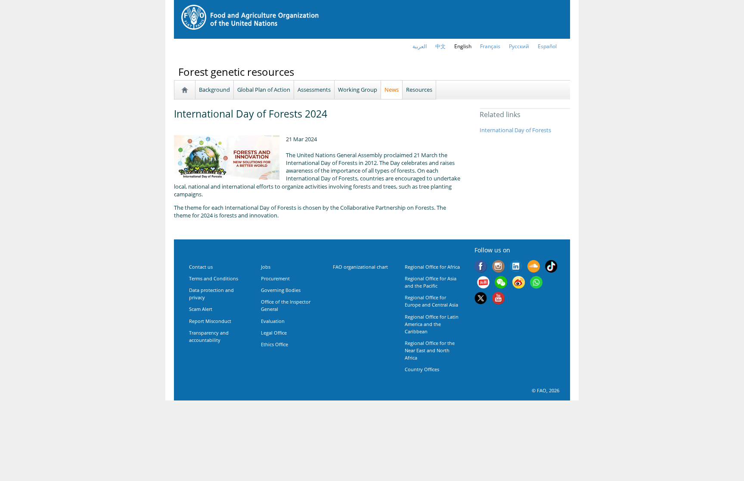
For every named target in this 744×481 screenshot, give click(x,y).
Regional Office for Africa (432, 267)
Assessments (314, 89)
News (391, 89)
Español (547, 46)
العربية (419, 46)
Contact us (201, 267)
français (490, 46)
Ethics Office (274, 344)
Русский (519, 46)
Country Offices (422, 369)
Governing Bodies (281, 290)
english (462, 46)
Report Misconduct (210, 321)
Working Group (357, 89)
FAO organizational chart (360, 267)
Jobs (265, 267)
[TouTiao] (483, 283)
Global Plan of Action (263, 89)
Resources (419, 89)
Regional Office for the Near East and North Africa (430, 350)
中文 (440, 46)
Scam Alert (200, 309)
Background (214, 89)
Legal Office (274, 332)
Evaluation (273, 321)
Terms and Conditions (213, 278)
